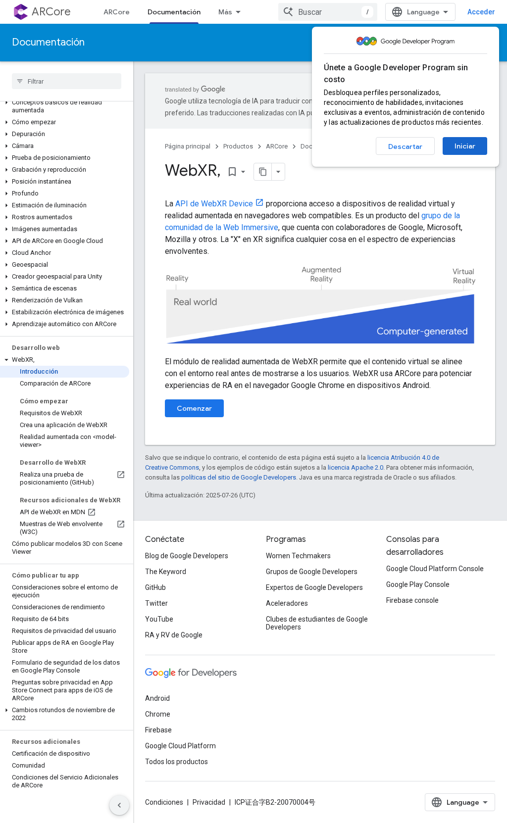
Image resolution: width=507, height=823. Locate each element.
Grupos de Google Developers (311, 572)
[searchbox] (66, 81)
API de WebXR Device (214, 203)
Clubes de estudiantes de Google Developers (317, 623)
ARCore (51, 11)
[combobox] (327, 12)
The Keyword (165, 572)
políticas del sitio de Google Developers (238, 477)
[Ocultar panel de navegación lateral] (119, 805)
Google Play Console (418, 584)
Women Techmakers (298, 556)
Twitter (156, 603)
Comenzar (194, 408)
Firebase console (412, 600)
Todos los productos (176, 762)
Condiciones (164, 802)
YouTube (159, 619)
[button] (64, 106)
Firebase (158, 730)
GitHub (155, 587)
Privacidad (209, 802)
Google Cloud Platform (180, 746)
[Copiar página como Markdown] (263, 171)
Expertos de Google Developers (314, 587)
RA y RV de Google (174, 635)
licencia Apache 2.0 (355, 467)
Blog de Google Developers (186, 556)
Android (157, 698)
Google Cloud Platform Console (435, 569)
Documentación (174, 11)
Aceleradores (287, 603)
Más (225, 11)
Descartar (405, 146)
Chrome (157, 714)
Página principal (187, 146)
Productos (238, 146)
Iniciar (465, 146)
